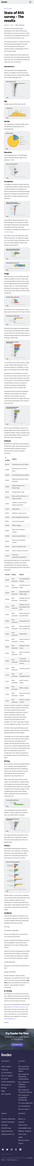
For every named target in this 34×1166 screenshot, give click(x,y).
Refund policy (23, 1140)
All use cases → (24, 1109)
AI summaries (6, 1073)
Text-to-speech (7, 1076)
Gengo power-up (7, 1134)
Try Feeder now (17, 1044)
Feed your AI (6, 1085)
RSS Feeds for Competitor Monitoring (23, 1097)
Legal (20, 1137)
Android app (6, 1128)
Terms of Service (11, 1160)
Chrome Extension (8, 1119)
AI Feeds (4, 1079)
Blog (3, 1091)
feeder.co (4, 2)
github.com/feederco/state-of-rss (17, 1007)
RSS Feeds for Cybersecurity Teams (23, 1069)
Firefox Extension (8, 1122)
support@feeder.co (10, 1018)
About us (21, 1119)
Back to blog (8, 8)
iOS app (4, 1125)
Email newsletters (8, 1082)
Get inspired (6, 1094)
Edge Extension (7, 1131)
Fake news (22, 1134)
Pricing (3, 1088)
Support (21, 1122)
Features (4, 1070)
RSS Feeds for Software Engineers (23, 1084)
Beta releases (19, 25)
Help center (22, 1125)
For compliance (24, 1106)
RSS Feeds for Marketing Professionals (23, 1077)
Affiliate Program (24, 1131)
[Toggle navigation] (30, 2)
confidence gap (8, 232)
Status (20, 1143)
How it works (6, 1066)
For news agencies (25, 1103)
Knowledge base (24, 1128)
